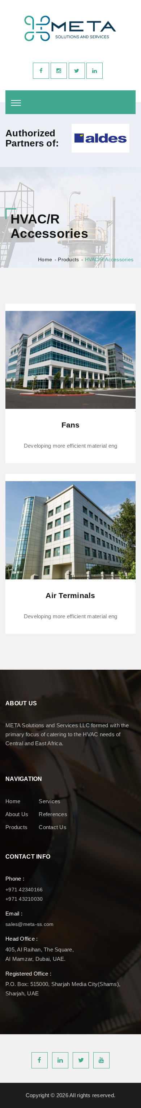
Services (49, 801)
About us (16, 814)
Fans (70, 425)
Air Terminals (70, 595)
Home (45, 259)
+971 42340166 (24, 889)
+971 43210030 (24, 899)
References (53, 814)
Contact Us (53, 827)
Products (68, 259)
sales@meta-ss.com (29, 924)
